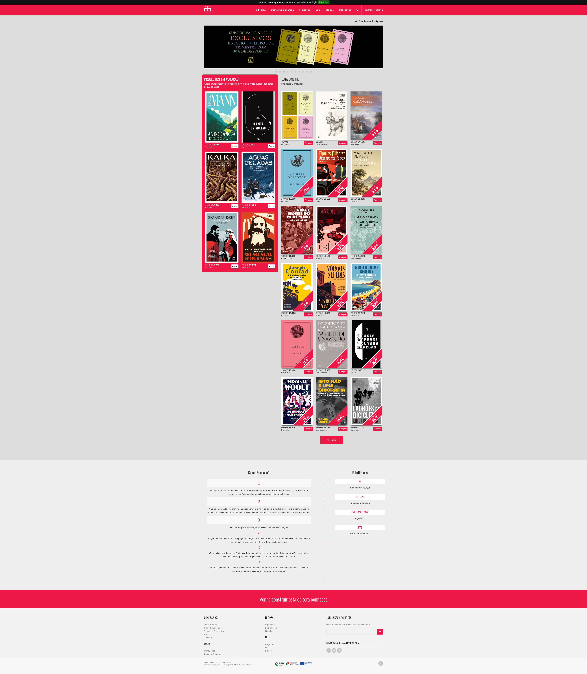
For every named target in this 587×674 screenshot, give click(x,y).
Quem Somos (210, 625)
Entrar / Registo (374, 10)
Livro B (268, 631)
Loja (318, 10)
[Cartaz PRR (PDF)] (293, 664)
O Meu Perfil (209, 651)
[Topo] (380, 663)
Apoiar (235, 146)
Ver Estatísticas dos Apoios (369, 21)
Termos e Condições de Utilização (217, 665)
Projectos (304, 10)
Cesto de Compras (213, 654)
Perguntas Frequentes (214, 631)
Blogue (330, 10)
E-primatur (270, 625)
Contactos (345, 10)
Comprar (308, 143)
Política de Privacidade (241, 665)
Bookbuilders (271, 628)
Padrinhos (208, 634)
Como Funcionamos (282, 10)
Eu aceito (324, 2)
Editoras (261, 10)
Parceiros (208, 637)
